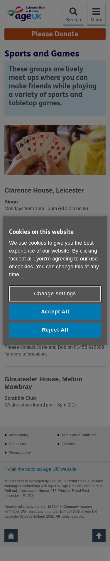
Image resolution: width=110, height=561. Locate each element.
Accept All (55, 312)
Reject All (55, 330)
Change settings (55, 294)
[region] (55, 280)
